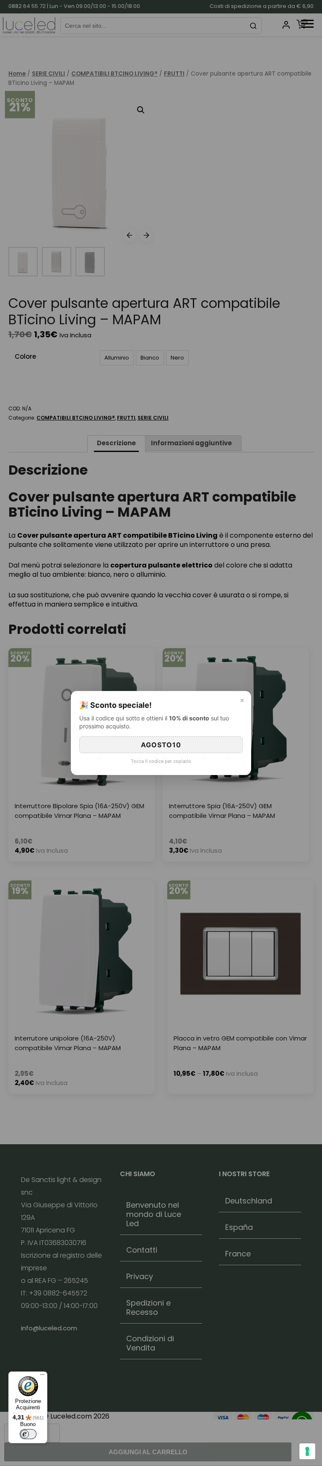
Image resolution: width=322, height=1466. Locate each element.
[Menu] (42, 1376)
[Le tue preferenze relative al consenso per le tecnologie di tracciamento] (307, 1451)
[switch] (28, 1434)
